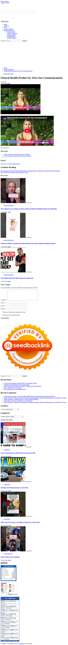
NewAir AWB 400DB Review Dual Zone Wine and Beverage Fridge (36, 396)
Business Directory (9, 30)
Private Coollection (12, 33)
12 (4, 163)
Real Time (9, 640)
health (14, 163)
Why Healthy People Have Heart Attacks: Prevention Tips (17, 278)
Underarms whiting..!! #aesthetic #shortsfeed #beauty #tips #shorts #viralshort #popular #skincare (28, 243)
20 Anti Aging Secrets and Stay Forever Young (14, 172)
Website (3, 309)
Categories (3, 416)
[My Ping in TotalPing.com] (4, 563)
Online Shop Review (19, 10)
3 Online (5, 579)
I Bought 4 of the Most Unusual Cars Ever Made (17, 384)
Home (5, 24)
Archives (3, 409)
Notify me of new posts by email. (11, 315)
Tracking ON (10, 579)
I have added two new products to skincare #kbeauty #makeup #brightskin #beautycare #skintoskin (29, 208)
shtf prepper (7, 400)
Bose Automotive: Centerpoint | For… (9, 630)
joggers (18, 163)
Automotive (7, 449)
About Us (6, 26)
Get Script (5, 640)
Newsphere (21, 643)
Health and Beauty (9, 73)
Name (3, 302)
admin (8, 83)
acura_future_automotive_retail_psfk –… (10, 603)
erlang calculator (8, 397)
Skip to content (5, 1)
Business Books (11, 35)
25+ (6, 163)
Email (3, 306)
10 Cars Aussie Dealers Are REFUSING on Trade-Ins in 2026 (20, 383)
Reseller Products (11, 38)
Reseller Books (11, 36)
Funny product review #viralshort (12, 387)
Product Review (8, 553)
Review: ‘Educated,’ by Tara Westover (22, 400)
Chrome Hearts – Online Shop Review (9, 610)
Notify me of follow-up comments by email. (14, 312)
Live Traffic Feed (10, 598)
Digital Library (11, 32)
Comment (4, 300)
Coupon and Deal (8, 29)
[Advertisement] (34, 54)
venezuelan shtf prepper (10, 396)
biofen (10, 163)
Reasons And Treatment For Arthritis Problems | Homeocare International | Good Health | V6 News (41, 397)
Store (5, 27)
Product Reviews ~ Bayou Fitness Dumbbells (26, 399)
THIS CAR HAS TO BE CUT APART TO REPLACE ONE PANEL (22, 386)
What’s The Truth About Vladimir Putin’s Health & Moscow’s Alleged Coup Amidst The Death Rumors (30, 171)
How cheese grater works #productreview (15, 389)
